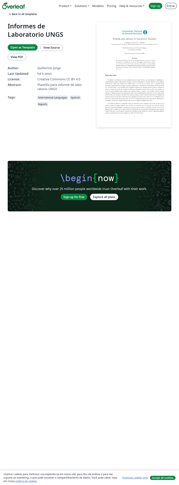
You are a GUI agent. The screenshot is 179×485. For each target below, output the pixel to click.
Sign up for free (73, 197)
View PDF (17, 57)
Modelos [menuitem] (98, 6)
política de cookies (26, 481)
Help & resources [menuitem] (130, 6)
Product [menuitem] (64, 6)
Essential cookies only (135, 477)
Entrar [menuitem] (171, 6)
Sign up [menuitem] (155, 6)
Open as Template (22, 47)
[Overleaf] (13, 6)
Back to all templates (22, 14)
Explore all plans (104, 197)
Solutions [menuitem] (81, 6)
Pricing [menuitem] (111, 6)
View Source (51, 47)
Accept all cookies (162, 477)
